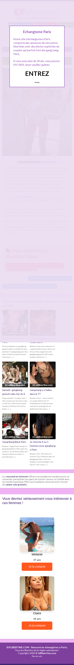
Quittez (37, 82)
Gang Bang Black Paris (14, 441)
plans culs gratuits (16, 484)
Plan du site (37, 656)
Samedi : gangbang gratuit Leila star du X (13, 391)
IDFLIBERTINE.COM (18, 647)
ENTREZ (37, 73)
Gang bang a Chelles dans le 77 (41, 391)
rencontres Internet (17, 476)
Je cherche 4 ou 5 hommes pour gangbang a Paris (43, 445)
